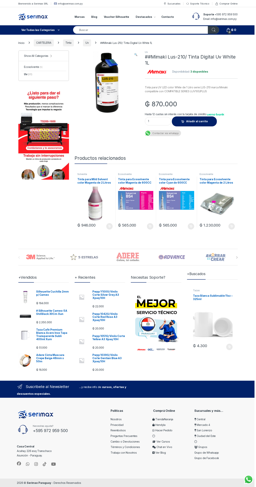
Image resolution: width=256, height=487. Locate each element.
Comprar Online (228, 3)
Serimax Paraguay (39, 482)
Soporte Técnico (199, 3)
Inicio (21, 42)
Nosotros (116, 419)
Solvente (82, 174)
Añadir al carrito (197, 121)
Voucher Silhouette (116, 16)
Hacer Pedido (163, 430)
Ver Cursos (163, 441)
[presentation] (237, 257)
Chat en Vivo (164, 447)
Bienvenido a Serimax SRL (33, 3)
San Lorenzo (204, 430)
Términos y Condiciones (125, 447)
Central (200, 419)
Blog (94, 16)
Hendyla (160, 424)
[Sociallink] (19, 463)
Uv (87, 42)
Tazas (196, 290)
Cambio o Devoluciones (125, 441)
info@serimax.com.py (70, 3)
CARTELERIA (43, 42)
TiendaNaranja (164, 419)
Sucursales (174, 3)
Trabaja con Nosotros (124, 452)
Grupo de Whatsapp (206, 452)
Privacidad (117, 424)
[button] (135, 54)
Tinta (68, 42)
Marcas (80, 16)
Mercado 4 (203, 424)
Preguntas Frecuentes (124, 435)
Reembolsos (118, 430)
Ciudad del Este (206, 435)
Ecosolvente (125, 174)
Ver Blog (160, 452)
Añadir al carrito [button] (108, 226)
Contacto (167, 16)
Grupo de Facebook (206, 458)
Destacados (144, 16)
